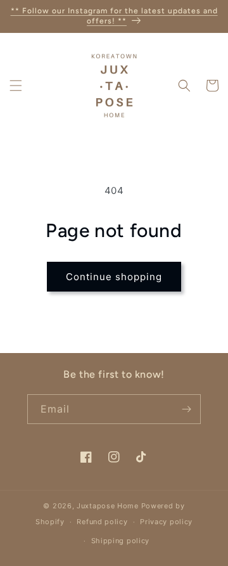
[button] (16, 86)
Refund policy (102, 521)
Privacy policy (166, 521)
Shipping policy (120, 540)
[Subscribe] (186, 409)
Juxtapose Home (108, 505)
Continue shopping (114, 277)
